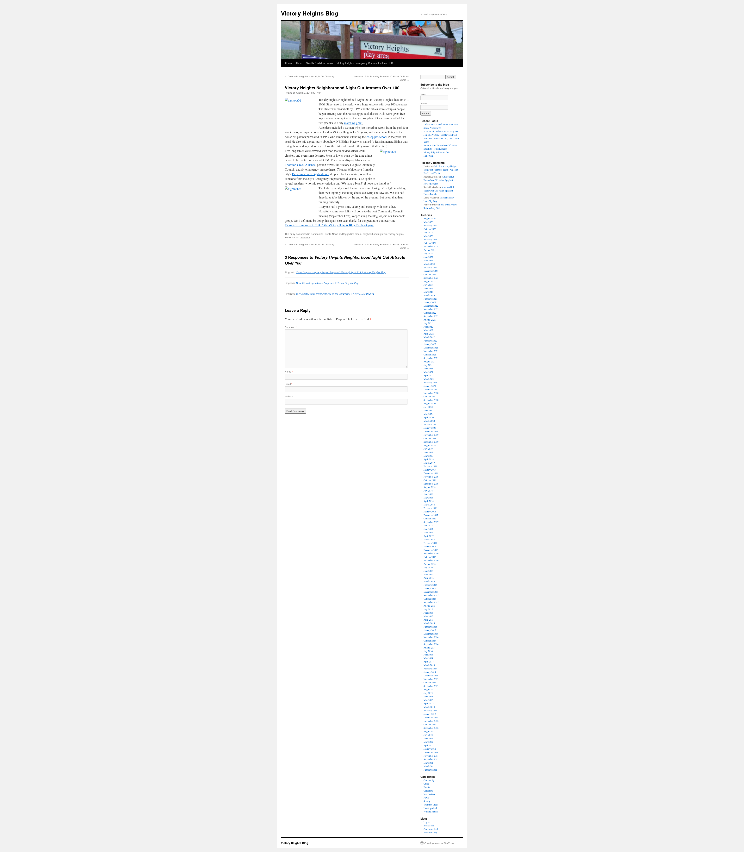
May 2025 (428, 235)
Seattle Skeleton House (319, 63)
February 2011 (430, 769)
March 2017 (429, 539)
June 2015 (428, 612)
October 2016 (430, 556)
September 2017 (431, 521)
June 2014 (428, 654)
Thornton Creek (431, 804)
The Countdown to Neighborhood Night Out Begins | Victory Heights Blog (335, 293)
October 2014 (430, 640)
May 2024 (428, 260)
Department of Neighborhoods (310, 174)
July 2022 (428, 323)
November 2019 (431, 434)
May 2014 (428, 658)
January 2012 (430, 748)
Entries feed (429, 825)
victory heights (396, 233)
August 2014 (430, 647)
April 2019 (429, 459)
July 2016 (428, 567)
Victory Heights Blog (309, 13)
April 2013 (429, 703)
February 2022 (430, 340)
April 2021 (429, 375)
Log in (427, 822)
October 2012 (430, 724)
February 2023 (430, 298)
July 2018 (428, 490)
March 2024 (429, 263)
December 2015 (431, 591)
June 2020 (428, 410)
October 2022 (430, 312)
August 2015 (430, 605)
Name (289, 371)
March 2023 (429, 295)
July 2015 (428, 609)
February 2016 (430, 584)
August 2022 (430, 319)
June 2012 (428, 738)
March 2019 (429, 462)
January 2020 (430, 427)
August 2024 (430, 249)
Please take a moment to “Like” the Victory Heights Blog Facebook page (329, 225)
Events (327, 233)
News (335, 233)
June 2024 (428, 256)
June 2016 (428, 570)
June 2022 (428, 326)
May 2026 (428, 221)
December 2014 (431, 633)
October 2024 (430, 242)
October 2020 (430, 396)
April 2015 (429, 619)
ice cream (356, 233)
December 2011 (431, 752)
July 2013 (428, 692)
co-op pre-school (377, 137)
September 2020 (431, 399)
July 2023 (428, 284)
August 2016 (430, 563)
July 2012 (428, 734)
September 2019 (431, 441)
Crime (426, 783)
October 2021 (430, 354)
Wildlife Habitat (431, 811)
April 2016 (429, 577)
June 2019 (428, 452)
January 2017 (430, 546)
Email (288, 383)
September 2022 (431, 316)
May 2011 (428, 762)
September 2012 (431, 727)
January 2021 (430, 385)
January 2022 (430, 344)
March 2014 (429, 665)
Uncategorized (430, 808)
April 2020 (429, 417)
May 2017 (428, 532)
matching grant (353, 123)
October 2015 (430, 598)
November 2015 (431, 595)
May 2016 (428, 574)
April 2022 (429, 333)
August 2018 (430, 487)
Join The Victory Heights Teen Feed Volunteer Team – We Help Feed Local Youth (441, 138)
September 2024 (431, 246)
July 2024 (428, 253)
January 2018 (430, 511)
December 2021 (431, 347)
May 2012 (428, 741)
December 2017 (431, 515)
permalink (305, 237)
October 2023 (430, 274)
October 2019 (430, 438)
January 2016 (430, 588)
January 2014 (430, 671)
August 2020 (430, 403)
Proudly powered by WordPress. (439, 842)
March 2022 (429, 337)
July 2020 (428, 406)
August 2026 (430, 218)
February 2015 (430, 626)
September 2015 (431, 602)
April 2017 (429, 535)
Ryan (318, 92)
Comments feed (431, 828)
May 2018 (428, 497)
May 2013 (428, 699)
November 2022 (431, 309)
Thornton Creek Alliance (300, 165)
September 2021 (431, 358)
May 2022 (428, 330)
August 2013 (430, 689)
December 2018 (431, 473)
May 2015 (428, 616)
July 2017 (428, 525)
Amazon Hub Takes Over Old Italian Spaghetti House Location (439, 180)
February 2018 (430, 508)
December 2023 (431, 270)
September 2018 (431, 483)
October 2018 (430, 480)
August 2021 (430, 361)
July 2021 (428, 364)
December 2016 (431, 549)
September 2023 (431, 277)
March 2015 (429, 623)
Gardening (428, 790)
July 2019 (428, 448)
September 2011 (431, 759)
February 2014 (430, 668)
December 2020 (431, 389)
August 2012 (430, 731)
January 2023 (430, 302)
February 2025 (430, 239)
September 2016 (431, 560)
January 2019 (430, 469)
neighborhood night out (375, 233)
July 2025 (428, 232)
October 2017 (430, 518)
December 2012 (431, 717)
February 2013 (430, 710)
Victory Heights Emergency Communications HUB (365, 63)
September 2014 (431, 644)
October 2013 (430, 682)
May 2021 (428, 371)
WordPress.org (430, 832)
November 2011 (431, 755)
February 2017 (430, 542)
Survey (427, 801)
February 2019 (430, 466)
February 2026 (430, 225)
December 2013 (431, 675)
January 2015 (430, 630)
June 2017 (428, 528)
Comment (291, 327)
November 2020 (431, 392)
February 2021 (430, 382)
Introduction (429, 794)
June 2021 (428, 368)
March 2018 (429, 504)
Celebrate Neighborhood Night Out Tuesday (309, 76)
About (299, 63)
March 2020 (429, 420)
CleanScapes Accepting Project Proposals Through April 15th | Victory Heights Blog (341, 272)
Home (288, 63)
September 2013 (431, 685)
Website (289, 396)
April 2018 (429, 501)
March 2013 (429, 706)
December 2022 (431, 305)
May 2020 (428, 413)
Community (317, 233)
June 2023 (428, 288)
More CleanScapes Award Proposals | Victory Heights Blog (327, 283)
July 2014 (428, 651)
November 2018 (431, 476)
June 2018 (428, 494)
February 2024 (430, 267)
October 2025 (430, 228)
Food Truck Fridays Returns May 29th (441, 131)
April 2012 (429, 745)
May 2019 (428, 455)
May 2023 (428, 291)
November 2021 (431, 351)
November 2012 (431, 720)
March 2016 (429, 581)
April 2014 (429, 661)
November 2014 (431, 637)
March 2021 (429, 378)
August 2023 (430, 281)
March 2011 (429, 766)
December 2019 (431, 431)
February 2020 (430, 424)
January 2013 (430, 713)
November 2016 (431, 553)
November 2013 (431, 678)
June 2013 (428, 696)
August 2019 (430, 445)
